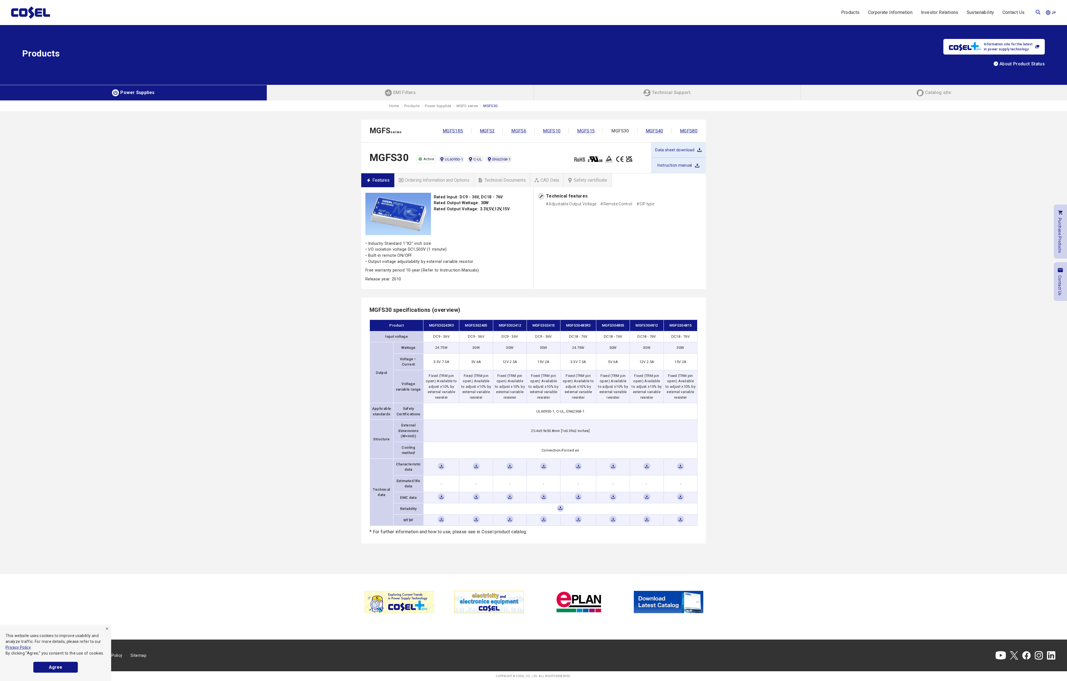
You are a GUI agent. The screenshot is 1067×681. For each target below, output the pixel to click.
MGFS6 (518, 131)
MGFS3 (487, 131)
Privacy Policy (18, 647)
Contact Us (1014, 12)
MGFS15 (586, 131)
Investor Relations (939, 12)
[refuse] (107, 628)
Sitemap (138, 655)
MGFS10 (551, 131)
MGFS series (467, 106)
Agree (55, 667)
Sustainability (980, 12)
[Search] (1038, 13)
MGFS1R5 (453, 131)
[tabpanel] (399, 602)
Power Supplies (438, 106)
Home (394, 106)
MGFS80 (688, 131)
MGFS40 (654, 131)
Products (850, 12)
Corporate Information (890, 12)
